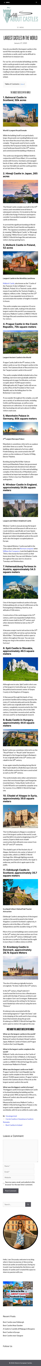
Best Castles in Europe (11, 1332)
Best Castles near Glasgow (13, 1336)
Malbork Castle (8, 283)
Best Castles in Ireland (14, 1125)
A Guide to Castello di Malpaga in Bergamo (19, 1329)
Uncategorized (11, 1116)
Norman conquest (26, 549)
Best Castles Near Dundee (13, 1325)
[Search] (28, 1204)
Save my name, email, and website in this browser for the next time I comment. (20, 1183)
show (22, 84)
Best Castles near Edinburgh (13, 1322)
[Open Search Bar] (36, 2)
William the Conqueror (11, 551)
